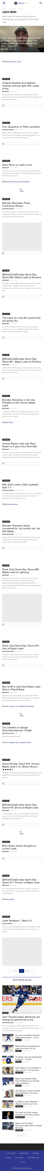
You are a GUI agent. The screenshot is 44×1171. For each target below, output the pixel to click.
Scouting (8, 1158)
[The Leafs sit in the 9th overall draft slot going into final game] (22, 305)
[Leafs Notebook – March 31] (22, 908)
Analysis (5, 1012)
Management (24, 1153)
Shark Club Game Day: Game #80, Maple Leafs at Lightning (20, 571)
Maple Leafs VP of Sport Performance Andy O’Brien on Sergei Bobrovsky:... (28, 1125)
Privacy (23, 1162)
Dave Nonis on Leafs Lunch (17, 164)
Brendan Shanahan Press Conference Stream (16, 204)
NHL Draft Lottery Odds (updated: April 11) (20, 486)
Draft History (19, 1158)
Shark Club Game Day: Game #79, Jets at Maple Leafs (20, 647)
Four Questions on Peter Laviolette (21, 126)
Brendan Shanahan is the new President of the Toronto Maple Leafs (18, 402)
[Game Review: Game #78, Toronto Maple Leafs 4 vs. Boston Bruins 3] (22, 751)
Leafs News (12, 9)
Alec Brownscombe (8, 129)
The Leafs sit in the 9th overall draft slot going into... (21, 319)
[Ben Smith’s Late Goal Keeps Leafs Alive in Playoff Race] (22, 674)
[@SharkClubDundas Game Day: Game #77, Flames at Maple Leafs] (22, 867)
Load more (21, 1135)
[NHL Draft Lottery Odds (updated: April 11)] (22, 472)
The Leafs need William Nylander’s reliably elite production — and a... (27, 1036)
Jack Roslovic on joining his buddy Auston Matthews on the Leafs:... (27, 1092)
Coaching (36, 1153)
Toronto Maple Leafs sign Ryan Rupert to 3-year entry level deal (19, 445)
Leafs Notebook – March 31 (17, 920)
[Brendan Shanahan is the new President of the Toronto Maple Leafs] (22, 387)
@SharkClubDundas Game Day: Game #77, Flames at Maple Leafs (21, 881)
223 (15, 971)
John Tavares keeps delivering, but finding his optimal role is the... (21, 1018)
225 (27, 971)
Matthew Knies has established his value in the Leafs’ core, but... (27, 1047)
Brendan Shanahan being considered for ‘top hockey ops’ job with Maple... (21, 528)
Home (4, 9)
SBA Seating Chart (33, 1158)
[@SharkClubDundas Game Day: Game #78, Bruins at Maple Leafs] (22, 792)
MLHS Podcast (20, 1117)
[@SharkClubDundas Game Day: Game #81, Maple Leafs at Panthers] (22, 346)
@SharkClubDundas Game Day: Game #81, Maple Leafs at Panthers (21, 360)
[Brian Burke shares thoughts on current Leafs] (22, 833)
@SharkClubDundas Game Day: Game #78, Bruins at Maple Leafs (20, 806)
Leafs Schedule (10, 1153)
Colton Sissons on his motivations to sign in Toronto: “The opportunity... (28, 1069)
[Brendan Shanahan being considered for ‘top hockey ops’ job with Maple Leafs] (22, 513)
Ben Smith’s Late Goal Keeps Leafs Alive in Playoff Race (21, 688)
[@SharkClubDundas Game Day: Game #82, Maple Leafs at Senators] (22, 262)
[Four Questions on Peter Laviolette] (22, 114)
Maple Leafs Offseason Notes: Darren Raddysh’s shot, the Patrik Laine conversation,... (27, 1080)
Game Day (6, 270)
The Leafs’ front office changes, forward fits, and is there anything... (28, 1113)
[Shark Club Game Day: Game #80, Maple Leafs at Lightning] (22, 556)
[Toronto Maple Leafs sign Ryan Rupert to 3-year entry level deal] (22, 431)
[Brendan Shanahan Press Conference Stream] (22, 190)
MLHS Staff (4, 49)
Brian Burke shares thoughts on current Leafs (19, 847)
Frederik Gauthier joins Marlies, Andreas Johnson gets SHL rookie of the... (20, 85)
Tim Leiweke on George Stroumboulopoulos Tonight (17, 729)
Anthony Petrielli (7, 923)
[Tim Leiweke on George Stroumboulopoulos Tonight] (22, 715)
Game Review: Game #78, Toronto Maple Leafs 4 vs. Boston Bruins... (20, 765)
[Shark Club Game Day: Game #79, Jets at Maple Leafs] (22, 633)
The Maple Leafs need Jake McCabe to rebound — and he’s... (28, 1058)
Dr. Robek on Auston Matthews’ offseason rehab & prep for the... (26, 1102)
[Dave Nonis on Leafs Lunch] (22, 152)
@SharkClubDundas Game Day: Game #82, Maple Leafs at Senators (21, 276)
